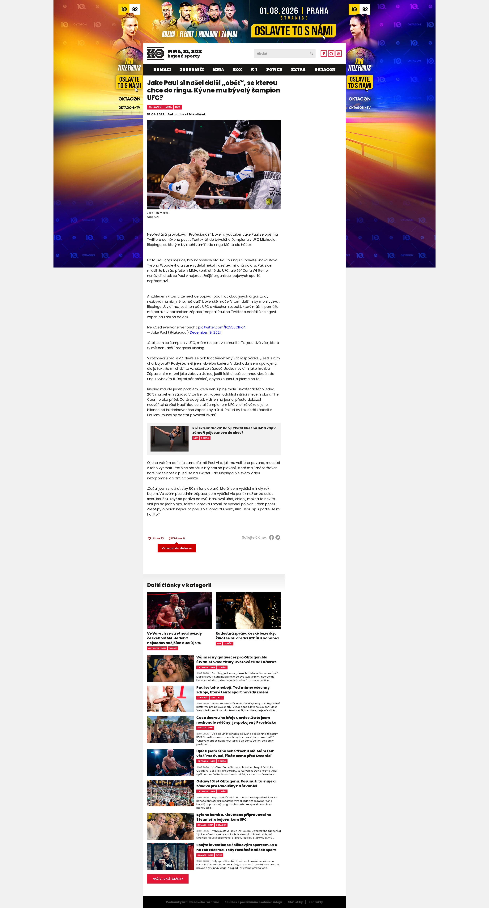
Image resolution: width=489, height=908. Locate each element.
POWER (274, 69)
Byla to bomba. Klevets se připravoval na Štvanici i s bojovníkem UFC (233, 817)
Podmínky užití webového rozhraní (192, 902)
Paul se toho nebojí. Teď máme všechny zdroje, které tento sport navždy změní (233, 690)
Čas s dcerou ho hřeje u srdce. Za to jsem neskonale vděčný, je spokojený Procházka (236, 720)
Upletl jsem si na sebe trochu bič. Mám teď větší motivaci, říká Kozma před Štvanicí (235, 753)
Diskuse (179, 538)
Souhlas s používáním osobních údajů (253, 902)
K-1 (254, 69)
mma (168, 107)
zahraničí (155, 107)
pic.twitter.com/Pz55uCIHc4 (222, 327)
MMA (218, 69)
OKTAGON (325, 69)
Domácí (162, 69)
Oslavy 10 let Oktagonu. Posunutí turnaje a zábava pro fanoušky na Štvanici (236, 783)
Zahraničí (192, 69)
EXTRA (298, 69)
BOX (237, 69)
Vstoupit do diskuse (177, 548)
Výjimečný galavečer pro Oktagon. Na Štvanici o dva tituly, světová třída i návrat (236, 659)
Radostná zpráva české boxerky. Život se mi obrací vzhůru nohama (247, 635)
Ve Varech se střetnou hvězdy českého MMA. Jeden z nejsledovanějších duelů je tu (174, 638)
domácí (173, 648)
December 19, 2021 (205, 332)
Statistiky (295, 902)
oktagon (153, 648)
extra (219, 855)
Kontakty (315, 902)
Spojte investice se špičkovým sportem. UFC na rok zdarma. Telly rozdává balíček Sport (236, 847)
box (178, 107)
